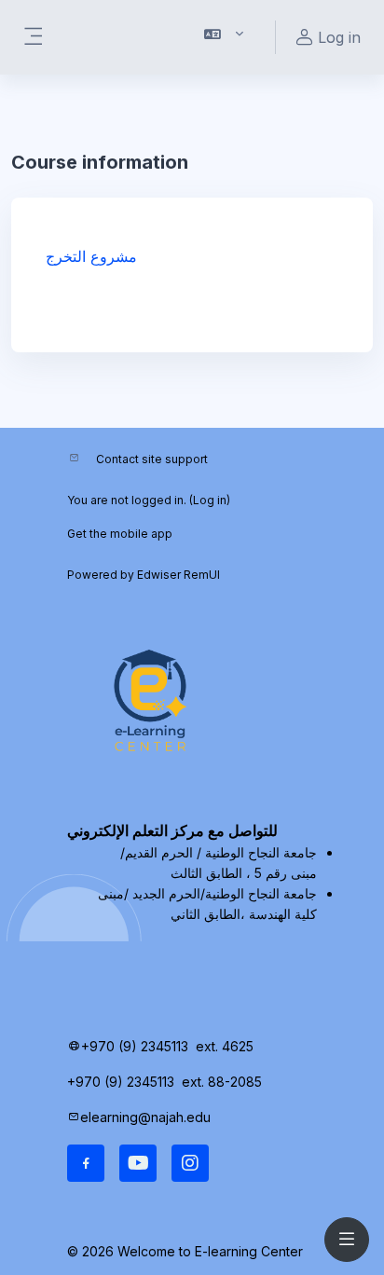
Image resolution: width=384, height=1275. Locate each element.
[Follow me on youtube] (138, 1163)
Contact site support (152, 459)
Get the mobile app (119, 534)
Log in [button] (339, 37)
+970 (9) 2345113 (134, 1046)
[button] (224, 37)
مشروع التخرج (91, 256)
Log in (209, 500)
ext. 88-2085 (224, 1082)
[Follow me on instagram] (190, 1163)
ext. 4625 (226, 1046)
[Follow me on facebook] (85, 1163)
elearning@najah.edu (145, 1117)
